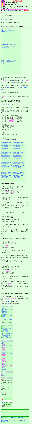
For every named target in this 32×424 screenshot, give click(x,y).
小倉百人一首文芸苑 (7, 315)
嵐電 (3, 301)
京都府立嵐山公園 (6, 345)
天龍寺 (14, 96)
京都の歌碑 (4, 312)
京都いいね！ (5, 375)
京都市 (8, 10)
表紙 (3, 308)
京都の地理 (5, 329)
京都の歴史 (6, 417)
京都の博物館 (5, 314)
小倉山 (3, 348)
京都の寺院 (5, 331)
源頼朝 (12, 192)
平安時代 (4, 367)
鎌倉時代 (4, 369)
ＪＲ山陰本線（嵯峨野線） (9, 298)
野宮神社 (4, 96)
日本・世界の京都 (6, 337)
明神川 (10, 283)
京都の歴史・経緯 (6, 328)
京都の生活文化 (6, 335)
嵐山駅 (7, 301)
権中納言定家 (10, 120)
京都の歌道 (4, 311)
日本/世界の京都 (4, 421)
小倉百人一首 (5, 80)
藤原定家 (8, 245)
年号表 (3, 316)
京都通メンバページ (7, 319)
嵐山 (23, 80)
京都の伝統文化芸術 (5, 420)
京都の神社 (5, 330)
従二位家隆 (10, 121)
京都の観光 (5, 336)
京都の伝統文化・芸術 (7, 310)
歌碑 (13, 82)
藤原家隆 (8, 271)
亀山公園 (4, 347)
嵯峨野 (3, 344)
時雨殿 (3, 357)
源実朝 (7, 192)
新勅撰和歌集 (5, 19)
